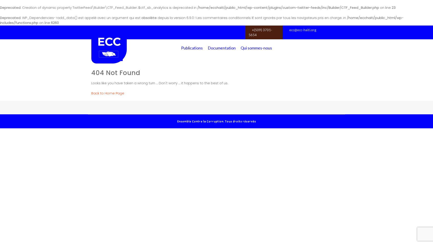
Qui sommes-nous (256, 47)
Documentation (222, 47)
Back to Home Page (107, 93)
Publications (192, 47)
